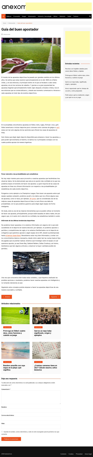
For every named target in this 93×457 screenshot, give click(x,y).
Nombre (4, 407)
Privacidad (79, 454)
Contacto (63, 454)
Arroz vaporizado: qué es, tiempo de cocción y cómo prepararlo (76, 89)
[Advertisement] (59, 7)
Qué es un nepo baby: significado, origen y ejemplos (43, 333)
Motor (55, 16)
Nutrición (62, 16)
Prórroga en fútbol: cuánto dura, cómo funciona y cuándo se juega (14, 333)
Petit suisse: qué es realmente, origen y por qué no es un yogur (77, 96)
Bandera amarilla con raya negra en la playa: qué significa (14, 367)
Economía (16, 16)
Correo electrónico (7, 415)
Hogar (24, 16)
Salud (69, 16)
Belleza (8, 16)
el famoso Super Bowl (13, 235)
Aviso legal (88, 454)
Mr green (33, 199)
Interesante (32, 16)
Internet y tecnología (44, 16)
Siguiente (54, 297)
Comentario (5, 389)
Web (2, 423)
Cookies (71, 454)
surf (57, 127)
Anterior (7, 297)
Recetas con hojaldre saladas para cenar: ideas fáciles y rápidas (76, 70)
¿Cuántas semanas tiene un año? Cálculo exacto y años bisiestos (45, 367)
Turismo (75, 16)
